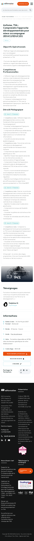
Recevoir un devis (16, 358)
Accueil (4, 16)
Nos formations (10, 16)
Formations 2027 (23, 471)
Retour (7, 40)
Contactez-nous (23, 4)
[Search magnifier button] (30, 10)
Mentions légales (6, 426)
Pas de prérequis (16, 334)
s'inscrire (16, 364)
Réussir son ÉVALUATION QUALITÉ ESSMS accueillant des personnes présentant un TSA (8, 505)
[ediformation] (7, 4)
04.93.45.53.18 (9, 436)
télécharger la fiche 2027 (16, 353)
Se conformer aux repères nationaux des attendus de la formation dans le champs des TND (8, 517)
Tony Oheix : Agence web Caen (20, 536)
